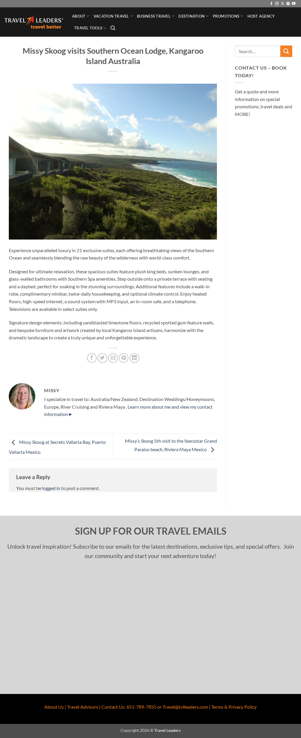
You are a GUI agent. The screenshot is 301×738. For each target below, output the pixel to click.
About (78, 16)
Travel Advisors (82, 707)
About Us (54, 707)
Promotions (226, 16)
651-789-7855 (141, 707)
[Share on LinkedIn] (134, 358)
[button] (113, 28)
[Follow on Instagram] (277, 4)
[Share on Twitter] (102, 358)
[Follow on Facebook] (271, 4)
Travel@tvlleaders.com (185, 707)
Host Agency (261, 16)
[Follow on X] (282, 4)
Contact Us (112, 707)
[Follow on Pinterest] (288, 4)
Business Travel (153, 16)
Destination (191, 16)
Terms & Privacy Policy (234, 707)
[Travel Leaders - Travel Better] (33, 22)
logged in (51, 488)
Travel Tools (88, 28)
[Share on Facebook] (92, 358)
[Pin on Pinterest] (123, 358)
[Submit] (286, 51)
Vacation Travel (111, 16)
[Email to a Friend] (113, 358)
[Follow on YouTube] (293, 4)
